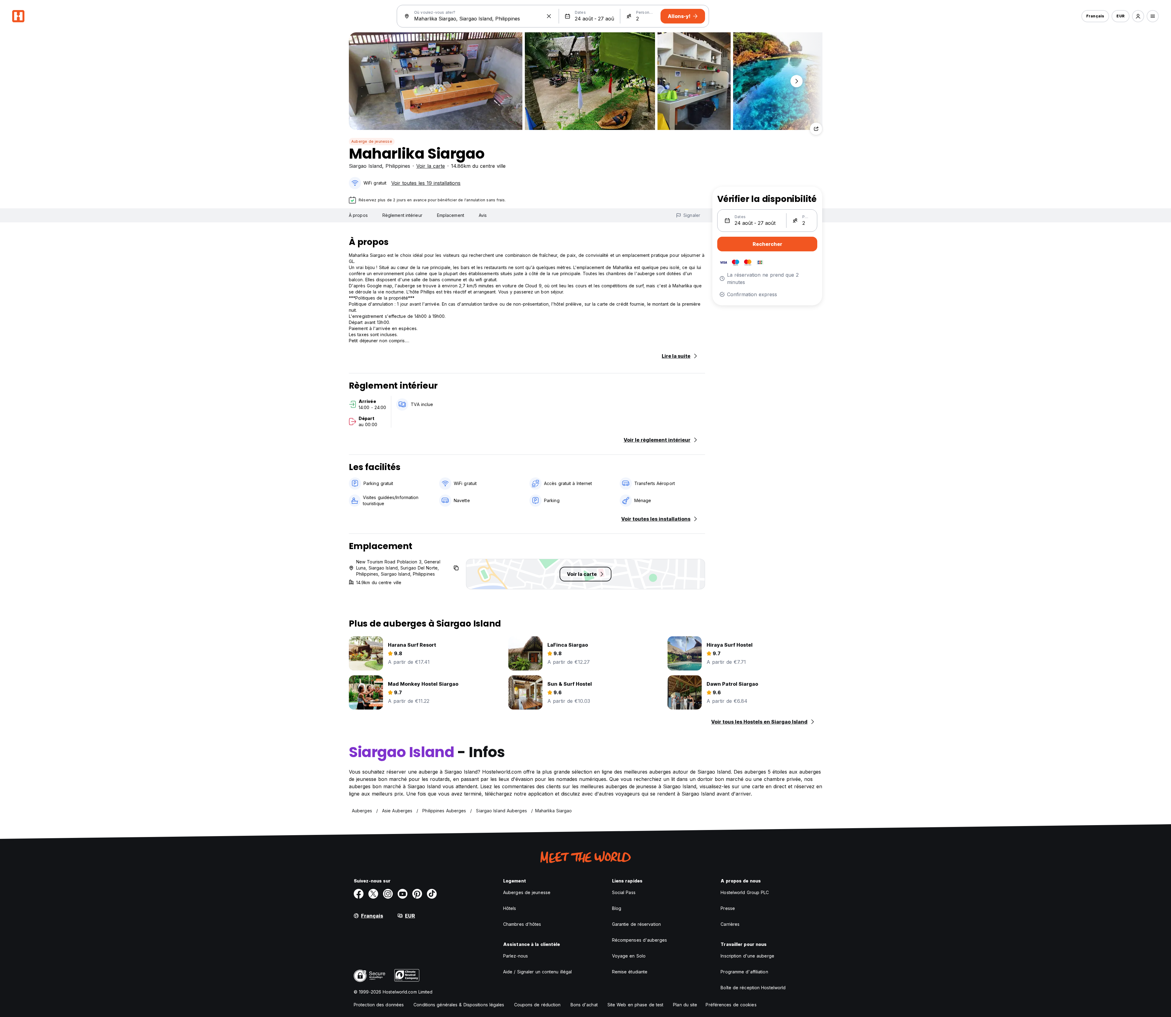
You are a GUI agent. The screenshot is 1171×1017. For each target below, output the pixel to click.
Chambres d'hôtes (522, 924)
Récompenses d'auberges (639, 940)
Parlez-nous (515, 955)
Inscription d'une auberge (747, 955)
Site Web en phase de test (635, 1004)
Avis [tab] (483, 215)
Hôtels (509, 908)
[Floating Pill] (796, 81)
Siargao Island (365, 166)
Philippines (397, 166)
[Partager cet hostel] (816, 129)
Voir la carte (430, 166)
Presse (728, 908)
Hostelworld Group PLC (745, 892)
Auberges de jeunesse (526, 892)
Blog (616, 908)
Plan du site (685, 1004)
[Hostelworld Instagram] (388, 894)
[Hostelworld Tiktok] (432, 894)
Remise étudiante (630, 971)
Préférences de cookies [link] (731, 1004)
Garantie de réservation (636, 924)
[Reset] (549, 16)
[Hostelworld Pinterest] (417, 894)
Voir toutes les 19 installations (425, 183)
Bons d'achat (584, 1004)
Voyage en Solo (629, 955)
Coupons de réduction (537, 1004)
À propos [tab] (358, 215)
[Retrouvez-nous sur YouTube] (402, 894)
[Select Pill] (1138, 16)
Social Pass (624, 892)
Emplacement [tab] (450, 215)
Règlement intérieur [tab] (402, 215)
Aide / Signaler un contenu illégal (537, 971)
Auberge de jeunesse (371, 141)
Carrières (730, 924)
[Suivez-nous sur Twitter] (373, 894)
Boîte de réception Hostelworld (753, 987)
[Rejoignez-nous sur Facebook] (358, 894)
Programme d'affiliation (744, 971)
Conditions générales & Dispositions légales (459, 1004)
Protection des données (379, 1004)
